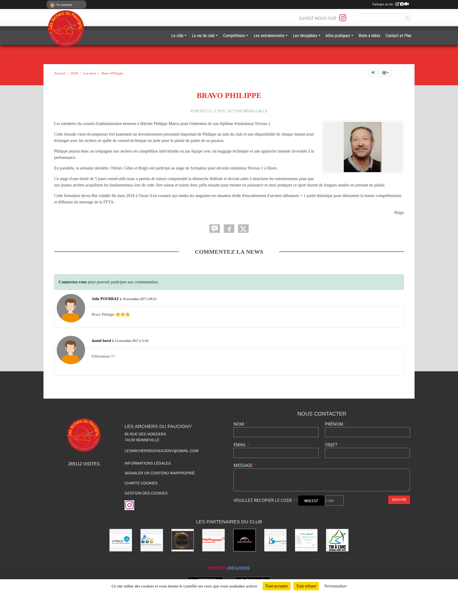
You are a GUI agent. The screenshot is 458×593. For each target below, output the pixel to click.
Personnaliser (335, 586)
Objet (333, 445)
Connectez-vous (73, 282)
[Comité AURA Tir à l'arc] (337, 540)
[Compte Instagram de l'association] (342, 18)
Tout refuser (306, 586)
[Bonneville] (275, 540)
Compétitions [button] (234, 35)
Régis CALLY (256, 111)
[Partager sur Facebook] (229, 228)
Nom (241, 424)
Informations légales (148, 463)
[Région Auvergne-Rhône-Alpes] (120, 540)
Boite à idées (369, 35)
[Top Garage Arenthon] (244, 540)
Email (242, 445)
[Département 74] (213, 540)
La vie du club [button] (203, 35)
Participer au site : (383, 4)
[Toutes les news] (385, 72)
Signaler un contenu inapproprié (160, 473)
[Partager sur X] (243, 228)
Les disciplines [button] (305, 35)
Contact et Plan (398, 35)
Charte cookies (141, 483)
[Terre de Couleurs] (182, 540)
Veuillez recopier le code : (265, 500)
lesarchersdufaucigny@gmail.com (162, 451)
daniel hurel (101, 340)
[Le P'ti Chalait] (306, 540)
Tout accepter (276, 586)
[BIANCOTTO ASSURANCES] (151, 540)
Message (245, 465)
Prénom (336, 424)
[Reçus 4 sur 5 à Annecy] (373, 72)
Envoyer (399, 499)
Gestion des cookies (146, 493)
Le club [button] (177, 35)
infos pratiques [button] (338, 35)
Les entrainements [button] (269, 35)
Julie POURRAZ (105, 299)
